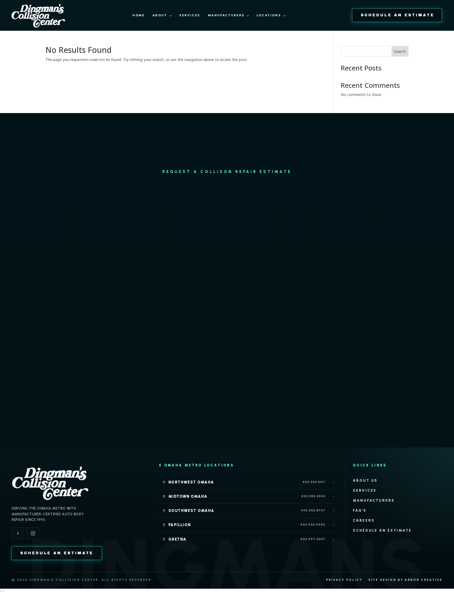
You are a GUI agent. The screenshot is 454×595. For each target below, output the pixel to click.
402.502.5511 (313, 482)
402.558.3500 (313, 496)
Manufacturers (226, 15)
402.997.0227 (312, 539)
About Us (365, 480)
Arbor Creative (423, 580)
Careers (364, 520)
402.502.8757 (313, 510)
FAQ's (360, 510)
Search (400, 51)
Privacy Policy (344, 580)
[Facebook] (18, 533)
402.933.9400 (312, 524)
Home (138, 15)
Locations (268, 15)
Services (189, 15)
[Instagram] (33, 533)
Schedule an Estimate (382, 530)
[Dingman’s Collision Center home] (50, 482)
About (159, 15)
